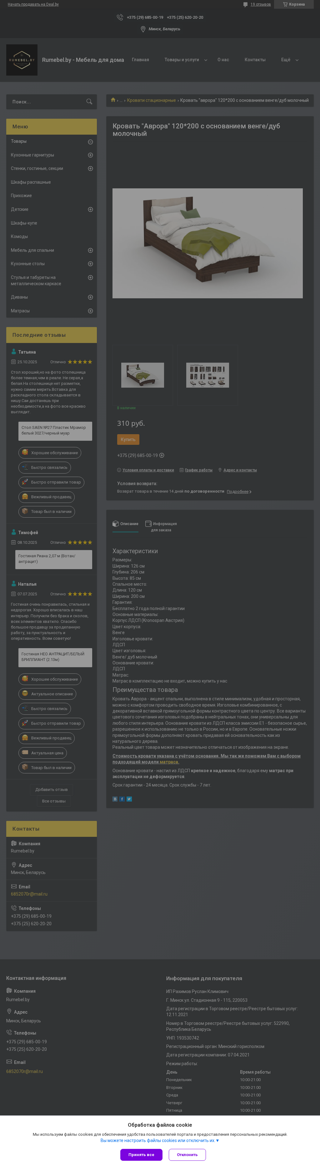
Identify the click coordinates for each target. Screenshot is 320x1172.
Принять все (141, 1154)
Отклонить (187, 1154)
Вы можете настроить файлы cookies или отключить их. (158, 1140)
